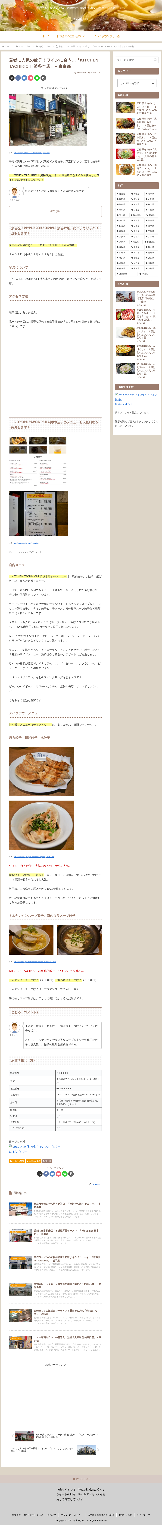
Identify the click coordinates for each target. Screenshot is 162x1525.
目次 (52, 211)
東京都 (48, 1161)
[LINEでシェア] (37, 78)
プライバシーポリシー (72, 1515)
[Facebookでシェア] (18, 78)
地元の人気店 (18, 1161)
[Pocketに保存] (30, 78)
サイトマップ (143, 1515)
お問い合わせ (125, 1515)
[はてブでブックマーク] (24, 78)
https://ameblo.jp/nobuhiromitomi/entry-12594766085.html (35, 962)
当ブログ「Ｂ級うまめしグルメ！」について (34, 1515)
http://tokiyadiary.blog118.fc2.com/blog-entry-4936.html (34, 857)
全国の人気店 (34, 1161)
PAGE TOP (82, 1479)
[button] (43, 78)
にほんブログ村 (18, 1151)
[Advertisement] (55, 1395)
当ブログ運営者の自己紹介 (101, 1515)
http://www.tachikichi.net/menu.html (26, 543)
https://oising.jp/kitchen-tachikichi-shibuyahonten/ (32, 153)
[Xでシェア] (12, 78)
